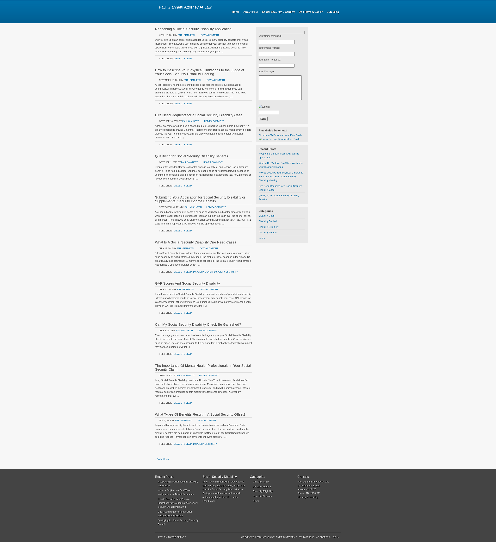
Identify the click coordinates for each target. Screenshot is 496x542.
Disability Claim (183, 58)
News (262, 238)
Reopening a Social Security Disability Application (193, 29)
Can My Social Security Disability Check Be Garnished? (198, 324)
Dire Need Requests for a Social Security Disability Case (198, 115)
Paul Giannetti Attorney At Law (185, 7)
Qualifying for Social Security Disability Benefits (191, 156)
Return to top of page (172, 537)
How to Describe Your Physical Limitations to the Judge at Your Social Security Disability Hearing (199, 72)
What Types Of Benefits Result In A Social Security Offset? (200, 414)
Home (235, 11)
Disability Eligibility (226, 272)
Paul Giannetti (186, 35)
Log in (335, 537)
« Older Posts (162, 459)
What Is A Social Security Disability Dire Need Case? (195, 242)
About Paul (250, 11)
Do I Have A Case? (311, 11)
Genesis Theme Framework (279, 537)
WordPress (323, 537)
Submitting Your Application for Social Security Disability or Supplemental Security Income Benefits (200, 199)
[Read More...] (209, 501)
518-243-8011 (313, 493)
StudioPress (306, 537)
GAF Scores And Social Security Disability (187, 283)
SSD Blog (333, 11)
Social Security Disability (278, 11)
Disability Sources (268, 232)
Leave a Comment (209, 35)
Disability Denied (203, 272)
